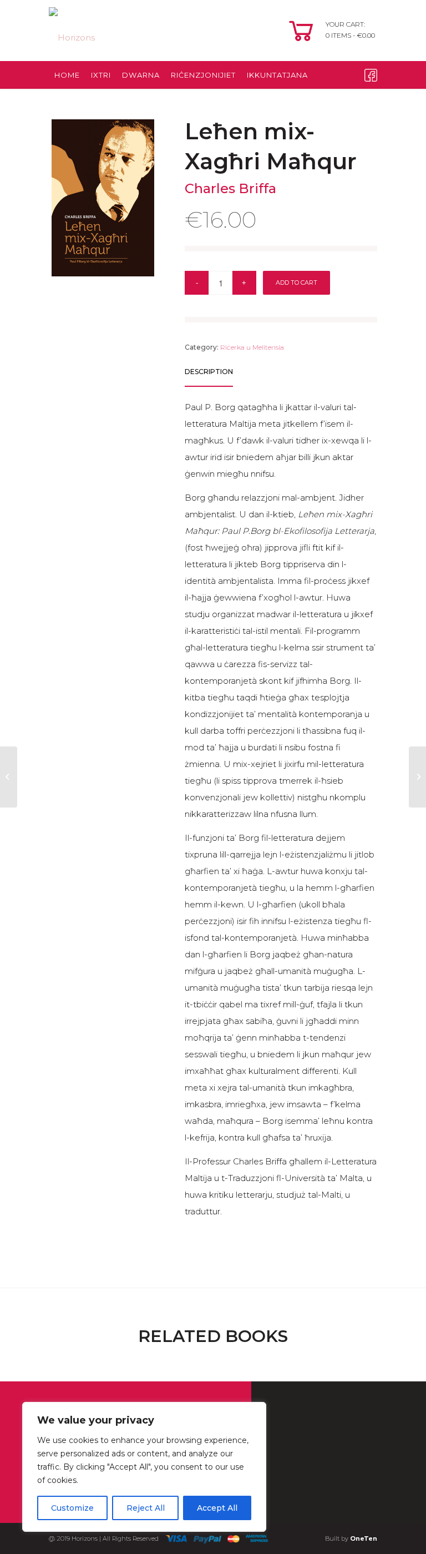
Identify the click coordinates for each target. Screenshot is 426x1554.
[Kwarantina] (8, 777)
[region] (144, 1467)
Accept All (217, 1508)
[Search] (281, 103)
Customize (72, 1508)
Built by (351, 1538)
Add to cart (296, 282)
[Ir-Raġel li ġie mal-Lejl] (417, 777)
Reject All (145, 1508)
